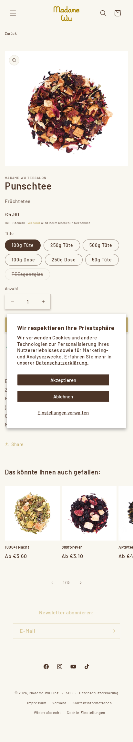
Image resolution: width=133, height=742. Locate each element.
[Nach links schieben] (52, 583)
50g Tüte (102, 259)
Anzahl (11, 288)
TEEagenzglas (31, 275)
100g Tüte (23, 245)
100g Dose (23, 259)
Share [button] (17, 444)
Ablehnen (63, 396)
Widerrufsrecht (47, 712)
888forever (72, 547)
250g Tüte (61, 245)
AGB (69, 693)
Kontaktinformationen (92, 703)
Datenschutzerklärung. (62, 363)
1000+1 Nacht (17, 547)
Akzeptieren (63, 380)
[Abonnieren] (113, 631)
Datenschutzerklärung (98, 693)
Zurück (11, 33)
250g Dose (64, 259)
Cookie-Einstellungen (86, 712)
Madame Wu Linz (44, 693)
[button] (13, 13)
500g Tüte (100, 245)
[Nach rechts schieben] (81, 583)
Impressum (36, 703)
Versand (33, 223)
